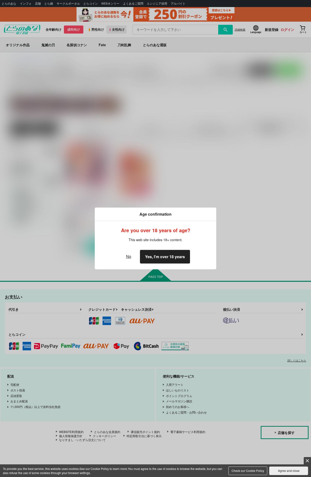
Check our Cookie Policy (248, 470)
